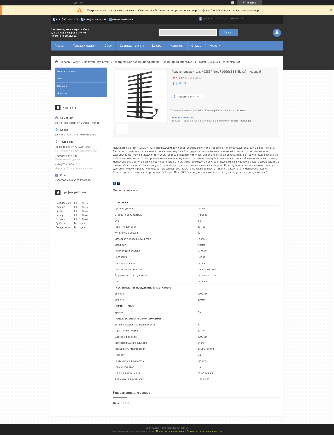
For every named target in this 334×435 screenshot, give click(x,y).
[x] (118, 183)
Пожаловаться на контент (170, 431)
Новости (215, 45)
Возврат (157, 45)
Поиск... (228, 32)
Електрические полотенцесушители (136, 61)
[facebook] (114, 183)
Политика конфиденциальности (204, 431)
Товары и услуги (83, 45)
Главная (60, 45)
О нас (108, 45)
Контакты (177, 45)
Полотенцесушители (97, 61)
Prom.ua (184, 427)
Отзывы (196, 45)
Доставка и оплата (132, 45)
